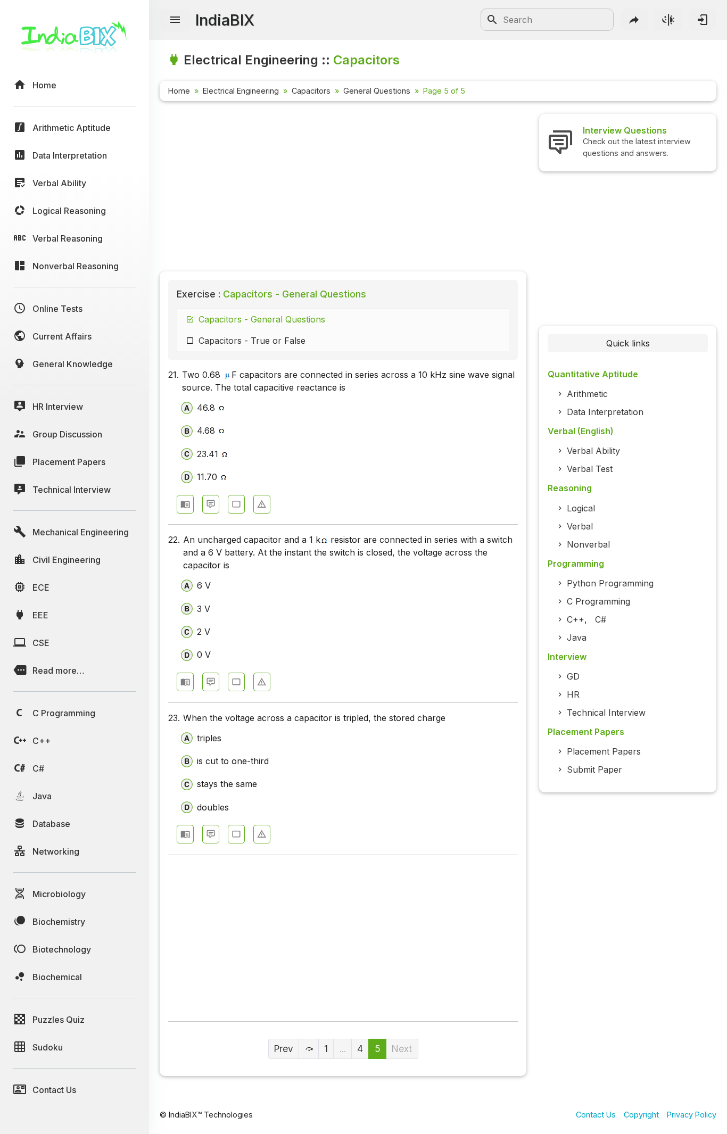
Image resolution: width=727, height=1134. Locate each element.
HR (573, 694)
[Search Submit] (492, 20)
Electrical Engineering (241, 90)
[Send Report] (261, 504)
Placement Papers (604, 751)
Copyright (641, 1114)
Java (576, 637)
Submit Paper (594, 769)
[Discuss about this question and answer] (210, 504)
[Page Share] (634, 20)
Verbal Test (590, 468)
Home (179, 90)
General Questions (376, 90)
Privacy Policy (691, 1114)
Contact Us (596, 1114)
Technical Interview (606, 712)
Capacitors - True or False (252, 340)
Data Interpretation (605, 412)
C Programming (598, 601)
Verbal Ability (593, 450)
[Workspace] (236, 504)
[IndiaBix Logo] (74, 41)
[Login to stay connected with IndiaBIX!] (702, 20)
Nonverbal (588, 544)
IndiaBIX (224, 20)
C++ (575, 619)
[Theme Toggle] (668, 20)
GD (573, 676)
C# (600, 619)
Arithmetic (587, 393)
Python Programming (610, 583)
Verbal (580, 526)
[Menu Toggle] (175, 20)
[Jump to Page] (309, 1049)
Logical (581, 508)
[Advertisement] (343, 188)
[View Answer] (185, 504)
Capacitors (311, 90)
